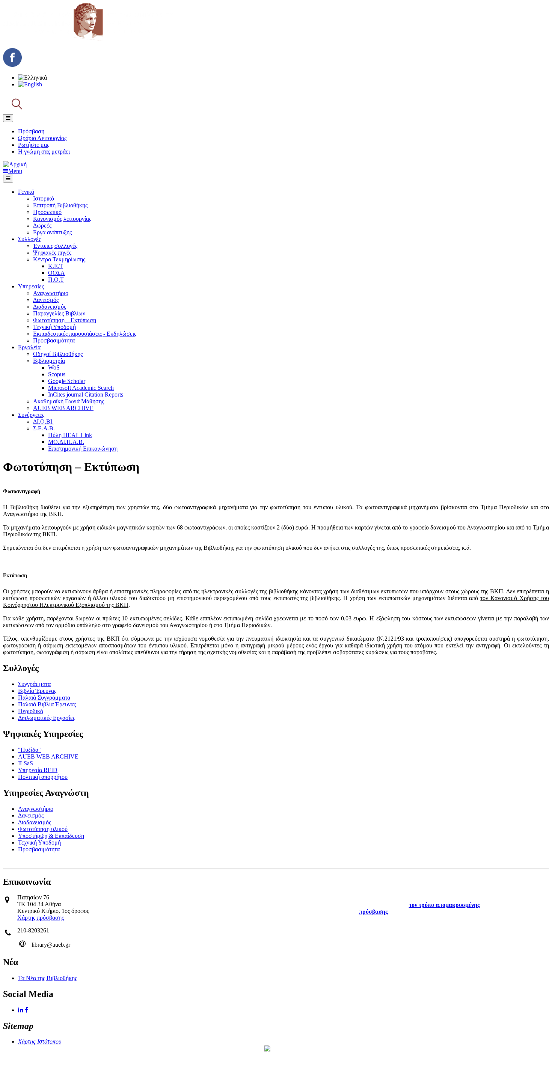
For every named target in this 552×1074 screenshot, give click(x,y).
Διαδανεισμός (49, 306)
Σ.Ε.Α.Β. (44, 428)
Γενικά (26, 192)
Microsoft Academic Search (81, 388)
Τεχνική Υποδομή (54, 327)
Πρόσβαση (31, 131)
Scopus (56, 374)
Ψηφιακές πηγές (52, 252)
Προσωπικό (47, 212)
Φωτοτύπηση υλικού (43, 829)
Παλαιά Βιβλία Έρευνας (47, 704)
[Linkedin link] (21, 1010)
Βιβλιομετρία (49, 360)
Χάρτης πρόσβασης (40, 917)
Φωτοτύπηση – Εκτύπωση (64, 320)
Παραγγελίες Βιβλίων (59, 313)
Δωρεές (42, 225)
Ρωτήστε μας (33, 145)
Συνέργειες (31, 415)
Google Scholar (66, 381)
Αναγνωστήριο (50, 293)
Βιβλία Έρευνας (37, 691)
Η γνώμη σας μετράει (44, 151)
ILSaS (25, 763)
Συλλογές (29, 239)
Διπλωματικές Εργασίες (46, 718)
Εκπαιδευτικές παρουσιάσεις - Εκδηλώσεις (84, 333)
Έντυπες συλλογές (55, 246)
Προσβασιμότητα (54, 340)
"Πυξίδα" (29, 750)
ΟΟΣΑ (56, 273)
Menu (15, 171)
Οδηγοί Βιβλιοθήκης (58, 354)
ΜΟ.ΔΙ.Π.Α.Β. (66, 442)
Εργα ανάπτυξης (52, 232)
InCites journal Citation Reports (85, 394)
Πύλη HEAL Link (70, 435)
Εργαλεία (29, 347)
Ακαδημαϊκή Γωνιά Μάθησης (68, 401)
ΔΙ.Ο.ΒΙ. (43, 421)
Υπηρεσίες (31, 286)
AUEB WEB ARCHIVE (63, 408)
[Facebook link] (27, 1010)
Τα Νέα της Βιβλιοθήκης (47, 978)
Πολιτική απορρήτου (43, 777)
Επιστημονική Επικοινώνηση (83, 448)
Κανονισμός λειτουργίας (62, 219)
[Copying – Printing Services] (30, 84)
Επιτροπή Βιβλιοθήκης (60, 205)
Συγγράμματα (34, 684)
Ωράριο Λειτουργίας (42, 138)
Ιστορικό (43, 198)
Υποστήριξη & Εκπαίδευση (51, 836)
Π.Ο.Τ (56, 279)
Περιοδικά (30, 711)
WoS (54, 367)
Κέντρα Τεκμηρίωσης (59, 259)
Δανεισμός (46, 300)
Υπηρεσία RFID (37, 770)
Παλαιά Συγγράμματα (44, 697)
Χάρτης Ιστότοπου (39, 1041)
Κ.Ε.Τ (55, 266)
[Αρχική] (88, 38)
